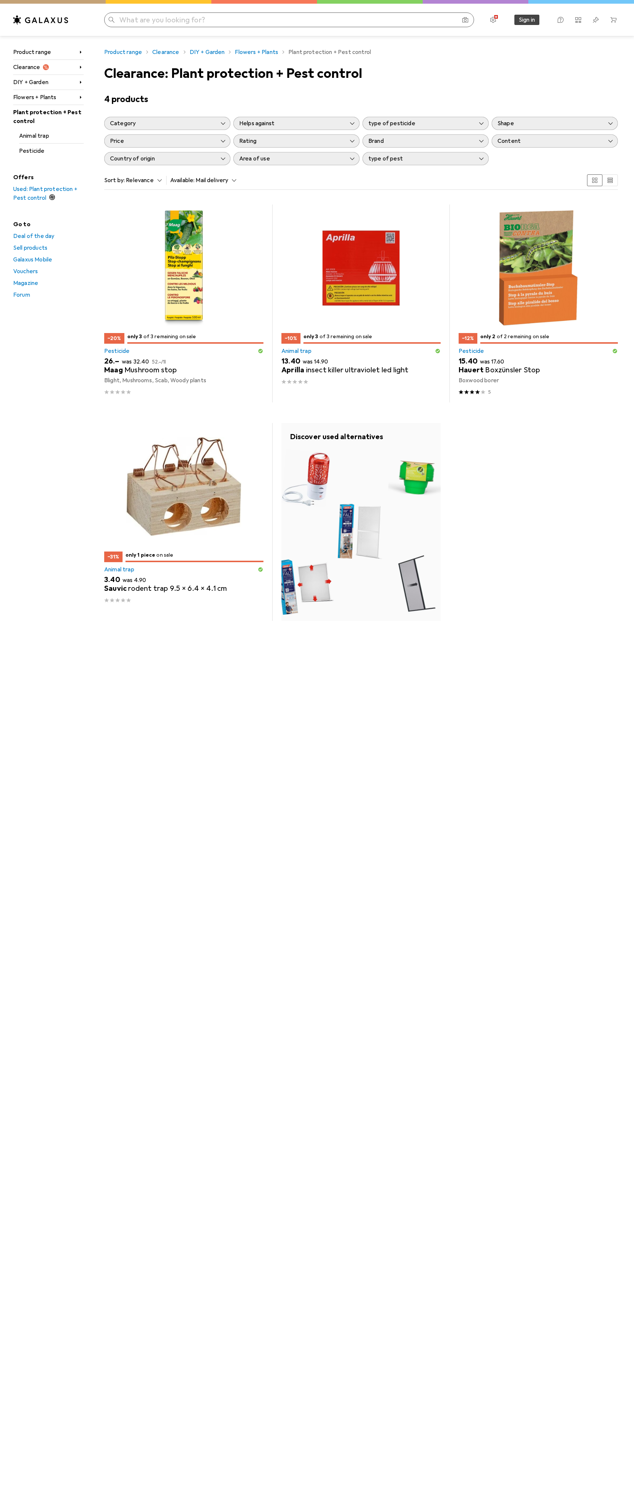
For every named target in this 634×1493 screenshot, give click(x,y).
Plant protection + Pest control (47, 117)
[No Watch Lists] (596, 20)
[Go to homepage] (40, 19)
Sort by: (114, 180)
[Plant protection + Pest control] (361, 522)
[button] (260, 351)
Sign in (527, 20)
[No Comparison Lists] (578, 20)
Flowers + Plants (35, 97)
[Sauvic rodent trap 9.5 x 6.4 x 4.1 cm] (183, 522)
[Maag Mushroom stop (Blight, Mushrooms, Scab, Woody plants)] (183, 303)
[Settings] (493, 20)
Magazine (25, 283)
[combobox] (142, 180)
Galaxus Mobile (32, 259)
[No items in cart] (613, 20)
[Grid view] (594, 180)
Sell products (30, 248)
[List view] (610, 180)
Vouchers (25, 271)
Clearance (26, 67)
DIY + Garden (30, 82)
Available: (182, 180)
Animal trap (34, 136)
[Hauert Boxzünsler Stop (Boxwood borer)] (538, 303)
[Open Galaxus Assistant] (560, 20)
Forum (21, 295)
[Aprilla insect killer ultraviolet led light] (361, 303)
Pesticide (31, 151)
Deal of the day (33, 236)
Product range (32, 52)
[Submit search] (111, 19)
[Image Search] (465, 19)
